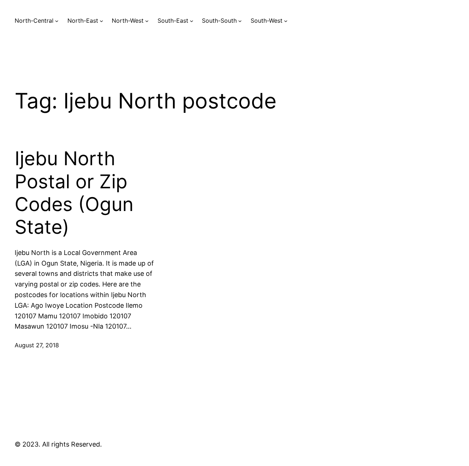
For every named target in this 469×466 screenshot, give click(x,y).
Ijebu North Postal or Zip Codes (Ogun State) (74, 192)
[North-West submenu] (147, 21)
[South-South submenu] (240, 21)
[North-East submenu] (101, 21)
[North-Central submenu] (57, 21)
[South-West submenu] (286, 21)
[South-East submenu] (191, 21)
